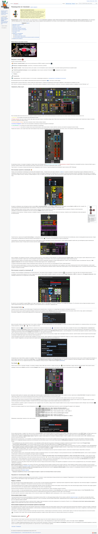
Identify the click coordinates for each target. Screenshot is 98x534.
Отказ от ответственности (36, 532)
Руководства (18, 526)
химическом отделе (74, 497)
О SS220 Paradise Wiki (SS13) (27, 532)
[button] (76, 3)
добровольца (62, 360)
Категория (14, 526)
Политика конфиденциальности (16, 532)
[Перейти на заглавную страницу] (5, 4)
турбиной (62, 171)
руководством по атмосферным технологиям (57, 78)
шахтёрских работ (27, 465)
